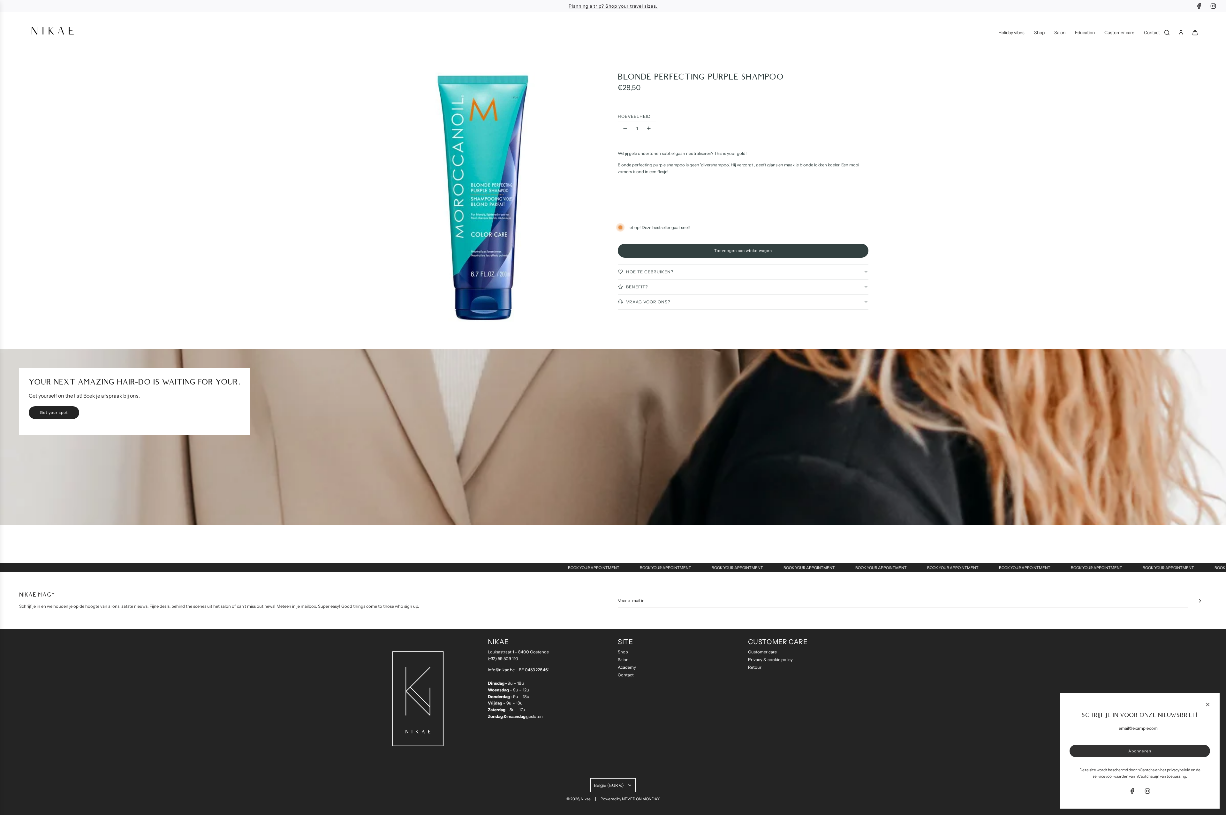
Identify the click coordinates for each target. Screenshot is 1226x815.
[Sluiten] (1208, 704)
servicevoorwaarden (1110, 776)
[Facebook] (1199, 6)
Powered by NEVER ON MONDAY (630, 798)
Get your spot (54, 412)
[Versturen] (1200, 601)
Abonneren (1139, 751)
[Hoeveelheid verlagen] (625, 129)
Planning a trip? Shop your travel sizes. (613, 6)
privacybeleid (1178, 769)
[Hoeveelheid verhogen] (649, 129)
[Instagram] (1213, 6)
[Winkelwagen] (1195, 33)
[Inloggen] (1181, 33)
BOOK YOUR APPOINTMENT (557, 567)
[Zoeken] (1167, 33)
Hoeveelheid (634, 116)
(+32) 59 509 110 (503, 658)
